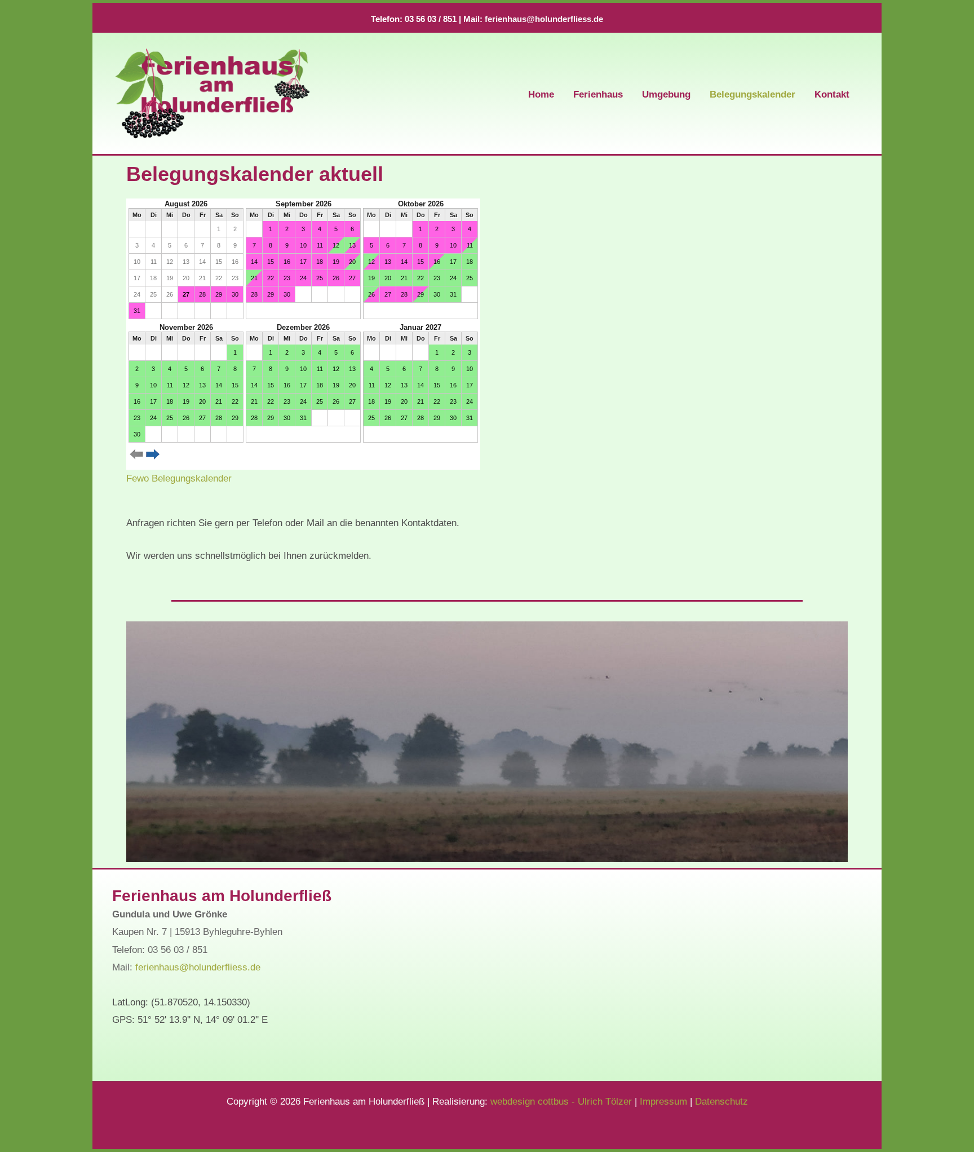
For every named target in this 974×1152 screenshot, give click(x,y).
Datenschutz (721, 1101)
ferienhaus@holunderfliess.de (544, 19)
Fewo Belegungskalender (179, 478)
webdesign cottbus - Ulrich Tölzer (561, 1101)
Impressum (663, 1101)
